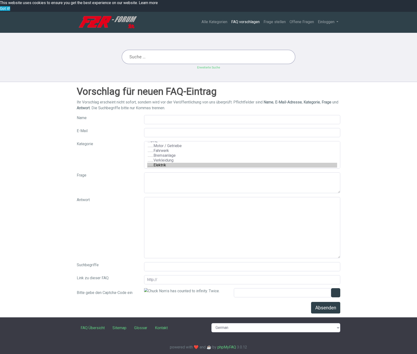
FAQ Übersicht (93, 328)
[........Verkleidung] (242, 160)
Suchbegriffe (88, 265)
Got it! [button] (5, 8)
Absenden (325, 308)
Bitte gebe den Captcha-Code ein (104, 292)
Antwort (83, 199)
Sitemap (119, 328)
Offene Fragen (302, 22)
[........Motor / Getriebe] (242, 145)
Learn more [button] (148, 2)
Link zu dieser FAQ (93, 278)
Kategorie (85, 144)
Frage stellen (275, 22)
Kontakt (161, 328)
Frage (81, 175)
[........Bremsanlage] (242, 155)
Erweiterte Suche (208, 67)
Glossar (140, 328)
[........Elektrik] (242, 165)
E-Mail (82, 131)
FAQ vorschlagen (245, 22)
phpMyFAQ (226, 347)
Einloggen (326, 22)
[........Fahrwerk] (242, 150)
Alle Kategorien (214, 22)
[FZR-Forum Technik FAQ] (108, 22)
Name (82, 118)
